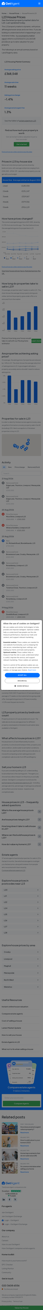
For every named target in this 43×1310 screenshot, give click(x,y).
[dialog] (21, 655)
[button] (21, 686)
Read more (32, 670)
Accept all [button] (22, 675)
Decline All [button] (22, 681)
